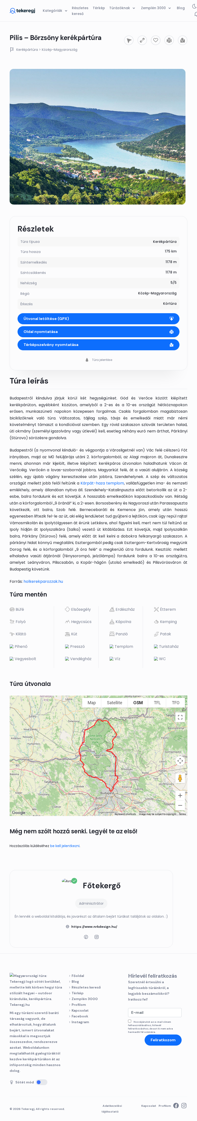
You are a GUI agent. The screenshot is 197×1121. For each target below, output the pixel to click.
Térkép (78, 993)
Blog (75, 981)
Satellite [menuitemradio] (114, 702)
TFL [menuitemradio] (157, 702)
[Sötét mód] (41, 1082)
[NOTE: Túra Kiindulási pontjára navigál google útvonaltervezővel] (129, 40)
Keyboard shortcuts (125, 814)
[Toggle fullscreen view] (180, 717)
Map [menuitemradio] (92, 702)
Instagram (80, 1022)
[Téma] (194, 7)
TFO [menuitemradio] (175, 702)
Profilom (79, 1004)
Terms (182, 814)
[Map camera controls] (180, 761)
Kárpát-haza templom (102, 483)
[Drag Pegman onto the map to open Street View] (180, 778)
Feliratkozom (163, 1039)
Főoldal (78, 976)
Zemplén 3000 (85, 999)
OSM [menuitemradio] (138, 702)
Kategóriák (53, 10)
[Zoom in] (180, 795)
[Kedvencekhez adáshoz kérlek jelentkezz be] (155, 40)
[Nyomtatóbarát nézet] (169, 40)
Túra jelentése (101, 360)
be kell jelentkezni (65, 845)
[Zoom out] (180, 805)
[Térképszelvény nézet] (182, 40)
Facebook (80, 1016)
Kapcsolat (80, 1010)
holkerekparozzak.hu (43, 581)
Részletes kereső (86, 987)
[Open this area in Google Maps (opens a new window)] (19, 813)
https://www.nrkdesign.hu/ (94, 927)
